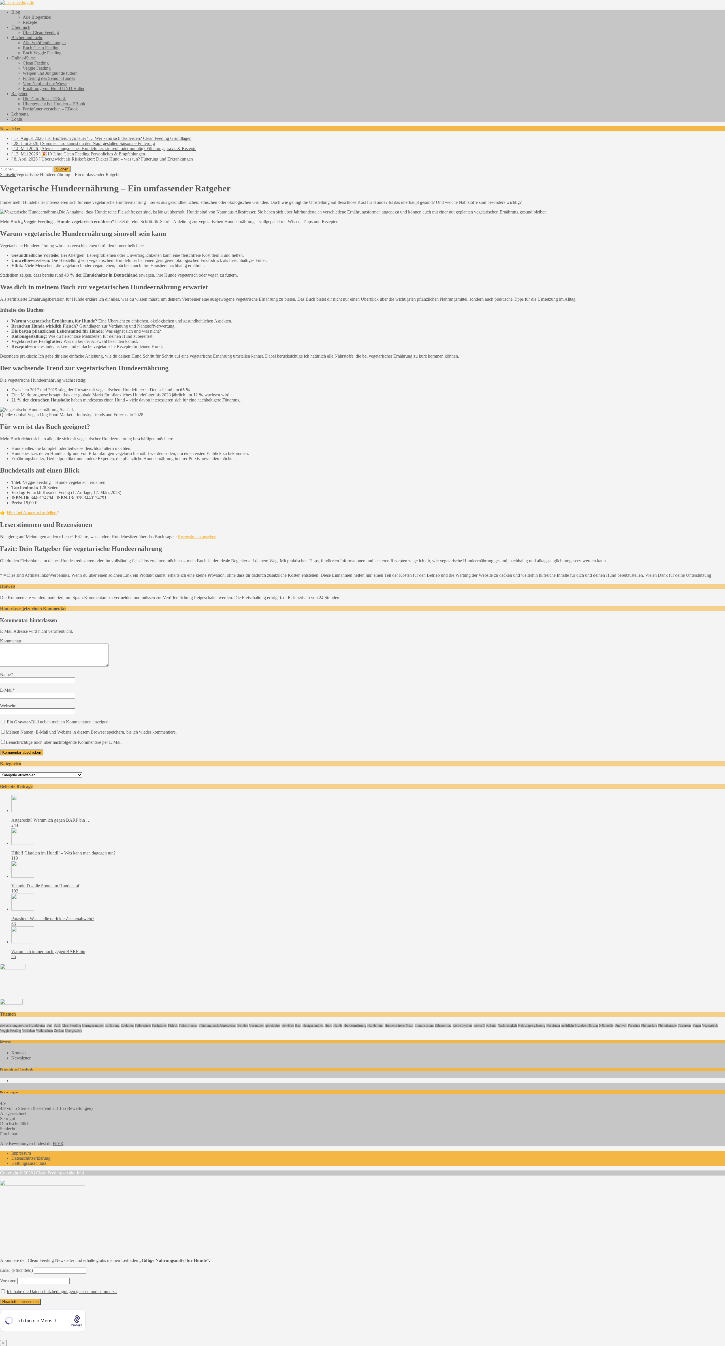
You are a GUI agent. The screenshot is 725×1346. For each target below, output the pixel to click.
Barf (49, 1025)
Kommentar (10, 640)
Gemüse (242, 1025)
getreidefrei (272, 1025)
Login (16, 119)
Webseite (8, 705)
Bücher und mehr (26, 37)
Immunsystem (424, 1025)
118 (14, 858)
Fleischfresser (188, 1025)
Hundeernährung (355, 1025)
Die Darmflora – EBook (44, 98)
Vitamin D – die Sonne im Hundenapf (45, 885)
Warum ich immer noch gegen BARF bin (48, 951)
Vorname (8, 1280)
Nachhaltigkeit (507, 1025)
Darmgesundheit (93, 1025)
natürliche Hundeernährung (579, 1025)
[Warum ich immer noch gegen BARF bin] (22, 941)
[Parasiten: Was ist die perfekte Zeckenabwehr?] (22, 909)
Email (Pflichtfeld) (16, 1270)
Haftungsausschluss (28, 1163)
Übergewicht (73, 1031)
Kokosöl (479, 1025)
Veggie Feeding (37, 68)
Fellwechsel (143, 1025)
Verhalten (28, 1031)
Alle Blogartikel (37, 17)
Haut (298, 1025)
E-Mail (6, 690)
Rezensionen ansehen (197, 536)
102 (14, 890)
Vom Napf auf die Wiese (45, 83)
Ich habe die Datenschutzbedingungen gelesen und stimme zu (62, 1291)
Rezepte (30, 22)
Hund (328, 1025)
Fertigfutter (159, 1025)
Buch (57, 1025)
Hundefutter (375, 1025)
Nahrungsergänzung (531, 1025)
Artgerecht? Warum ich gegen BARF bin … (51, 820)
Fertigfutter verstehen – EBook (50, 108)
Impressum (21, 1153)
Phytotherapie (667, 1025)
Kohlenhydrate (462, 1025)
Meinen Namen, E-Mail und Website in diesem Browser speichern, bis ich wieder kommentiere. (91, 732)
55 (13, 956)
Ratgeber (19, 93)
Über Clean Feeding (41, 32)
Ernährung (112, 1025)
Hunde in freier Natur (399, 1025)
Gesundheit (256, 1025)
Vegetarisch (710, 1025)
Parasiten (634, 1025)
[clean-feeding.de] (17, 2)
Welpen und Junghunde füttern (50, 73)
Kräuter (491, 1025)
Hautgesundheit (312, 1025)
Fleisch (173, 1025)
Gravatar (22, 721)
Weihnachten (44, 1031)
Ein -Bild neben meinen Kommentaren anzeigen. (58, 721)
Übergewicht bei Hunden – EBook (54, 103)
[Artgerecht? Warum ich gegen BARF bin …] (22, 810)
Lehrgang (20, 114)
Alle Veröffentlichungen (44, 42)
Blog (15, 12)
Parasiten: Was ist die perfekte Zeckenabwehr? (52, 918)
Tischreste (684, 1025)
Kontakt (18, 1052)
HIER (58, 1143)
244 (14, 825)
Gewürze (288, 1025)
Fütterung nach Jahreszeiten (217, 1025)
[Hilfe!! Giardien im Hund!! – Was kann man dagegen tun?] (22, 843)
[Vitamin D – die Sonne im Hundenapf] (22, 876)
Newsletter (21, 1058)
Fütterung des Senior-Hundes (49, 78)
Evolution (127, 1025)
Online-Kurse (23, 57)
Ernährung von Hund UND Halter (53, 88)
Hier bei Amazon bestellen (32, 512)
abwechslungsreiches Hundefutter (22, 1025)
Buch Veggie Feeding (42, 52)
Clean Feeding (36, 63)
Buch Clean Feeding (41, 47)
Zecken (59, 1031)
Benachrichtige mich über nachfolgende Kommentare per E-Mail (63, 742)
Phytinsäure (649, 1025)
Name (5, 674)
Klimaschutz (443, 1025)
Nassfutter (553, 1025)
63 (13, 923)
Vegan (696, 1025)
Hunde (337, 1025)
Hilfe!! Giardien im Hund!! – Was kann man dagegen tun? (63, 853)
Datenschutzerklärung (30, 1158)
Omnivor (621, 1025)
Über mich (20, 27)
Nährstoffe (606, 1025)
